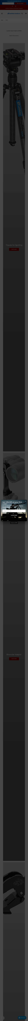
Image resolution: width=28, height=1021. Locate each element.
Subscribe (14, 515)
